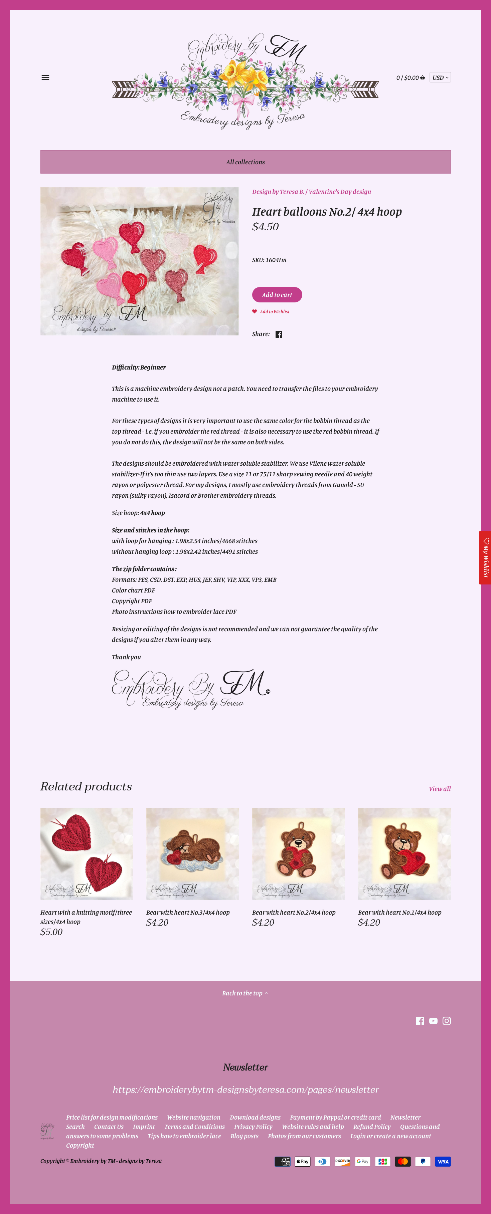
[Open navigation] (45, 77)
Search (75, 1126)
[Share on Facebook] (279, 333)
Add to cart (277, 294)
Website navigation (193, 1117)
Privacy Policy (253, 1126)
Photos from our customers (304, 1136)
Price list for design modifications (112, 1117)
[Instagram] (447, 1020)
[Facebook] (420, 1020)
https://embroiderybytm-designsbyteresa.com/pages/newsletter (246, 1090)
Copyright (80, 1145)
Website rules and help (313, 1126)
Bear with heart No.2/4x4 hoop (294, 912)
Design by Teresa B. (278, 191)
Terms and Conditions (194, 1126)
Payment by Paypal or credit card (335, 1117)
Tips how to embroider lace (184, 1136)
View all (440, 788)
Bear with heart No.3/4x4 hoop (188, 912)
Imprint (144, 1126)
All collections (245, 162)
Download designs (255, 1117)
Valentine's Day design (340, 191)
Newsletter (405, 1117)
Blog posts (244, 1136)
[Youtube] (433, 1020)
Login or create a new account (390, 1136)
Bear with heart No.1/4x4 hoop (400, 912)
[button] (271, 310)
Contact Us (109, 1126)
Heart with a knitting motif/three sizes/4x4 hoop (86, 917)
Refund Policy (372, 1126)
